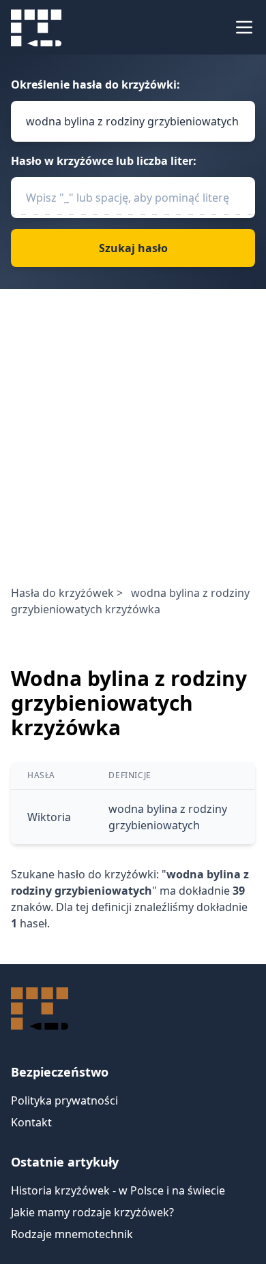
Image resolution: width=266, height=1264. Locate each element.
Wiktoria (49, 817)
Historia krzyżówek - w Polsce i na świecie (118, 1190)
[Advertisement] (133, 445)
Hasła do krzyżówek (62, 592)
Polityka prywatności (64, 1100)
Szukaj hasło (133, 248)
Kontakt (31, 1122)
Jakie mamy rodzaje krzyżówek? (92, 1212)
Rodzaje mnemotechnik (72, 1234)
